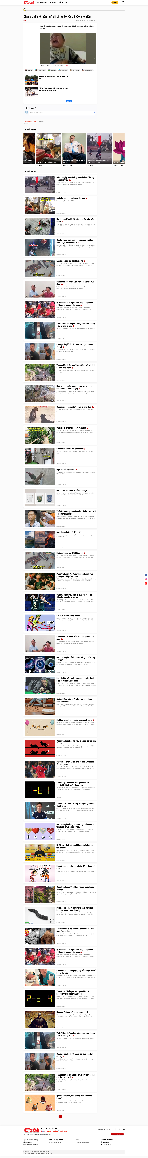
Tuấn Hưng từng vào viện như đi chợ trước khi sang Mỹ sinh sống (76, 516)
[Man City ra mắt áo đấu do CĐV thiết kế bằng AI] (74, 152)
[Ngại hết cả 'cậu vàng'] (40, 480)
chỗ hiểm (67, 65)
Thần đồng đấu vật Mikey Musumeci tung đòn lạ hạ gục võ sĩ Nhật (53, 89)
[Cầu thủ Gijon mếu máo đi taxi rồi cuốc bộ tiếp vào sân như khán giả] (40, 605)
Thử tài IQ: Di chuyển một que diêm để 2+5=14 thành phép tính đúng (72, 996)
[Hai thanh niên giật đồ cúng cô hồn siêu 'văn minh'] (40, 229)
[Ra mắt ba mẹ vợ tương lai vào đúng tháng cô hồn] (40, 876)
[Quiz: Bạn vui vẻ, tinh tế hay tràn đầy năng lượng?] (40, 1106)
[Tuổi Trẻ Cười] (124, 1133)
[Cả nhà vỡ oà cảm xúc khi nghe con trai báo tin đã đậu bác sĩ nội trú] (40, 250)
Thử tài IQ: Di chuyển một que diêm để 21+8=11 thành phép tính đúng (72, 787)
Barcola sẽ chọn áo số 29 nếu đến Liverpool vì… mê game (75, 766)
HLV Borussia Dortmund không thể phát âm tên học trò (74, 849)
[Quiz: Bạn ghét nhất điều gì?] (40, 542)
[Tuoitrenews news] (63, 1134)
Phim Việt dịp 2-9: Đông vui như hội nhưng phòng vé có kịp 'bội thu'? (74, 578)
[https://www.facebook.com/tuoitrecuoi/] (115, 1133)
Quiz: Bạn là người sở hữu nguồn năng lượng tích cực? (75, 891)
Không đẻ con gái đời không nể (70, 264)
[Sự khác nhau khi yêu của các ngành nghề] (40, 730)
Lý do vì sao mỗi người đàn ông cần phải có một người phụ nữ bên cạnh (74, 307)
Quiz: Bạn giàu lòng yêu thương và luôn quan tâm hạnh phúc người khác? (75, 829)
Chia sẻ (69, 101)
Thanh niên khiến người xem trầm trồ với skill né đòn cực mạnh (75, 369)
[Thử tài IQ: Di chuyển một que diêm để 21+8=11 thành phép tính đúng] (40, 793)
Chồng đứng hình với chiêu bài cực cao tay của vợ (74, 349)
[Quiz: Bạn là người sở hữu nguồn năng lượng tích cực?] (40, 897)
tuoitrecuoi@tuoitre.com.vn (83, 1145)
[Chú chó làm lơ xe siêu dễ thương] (48, 152)
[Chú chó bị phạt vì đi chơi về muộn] (40, 438)
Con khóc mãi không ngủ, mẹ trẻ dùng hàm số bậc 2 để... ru (75, 975)
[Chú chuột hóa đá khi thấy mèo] (40, 459)
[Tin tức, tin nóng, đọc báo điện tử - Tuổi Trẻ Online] (43, 1134)
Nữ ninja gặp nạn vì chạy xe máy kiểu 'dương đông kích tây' (98, 165)
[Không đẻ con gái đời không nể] (40, 271)
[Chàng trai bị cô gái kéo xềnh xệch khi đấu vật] (31, 80)
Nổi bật (54, 2)
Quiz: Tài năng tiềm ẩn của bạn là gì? (72, 494)
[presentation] (23, 152)
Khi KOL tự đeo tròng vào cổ (68, 619)
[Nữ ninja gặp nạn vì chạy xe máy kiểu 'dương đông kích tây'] (99, 152)
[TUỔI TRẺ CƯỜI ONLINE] (31, 1134)
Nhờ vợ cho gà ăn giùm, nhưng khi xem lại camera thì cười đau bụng (74, 390)
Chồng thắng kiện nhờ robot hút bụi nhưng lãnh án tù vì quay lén (74, 703)
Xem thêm (60, 1120)
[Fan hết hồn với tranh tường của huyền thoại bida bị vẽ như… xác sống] (40, 688)
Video (40, 169)
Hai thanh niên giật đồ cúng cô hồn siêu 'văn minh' (75, 223)
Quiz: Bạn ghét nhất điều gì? (68, 535)
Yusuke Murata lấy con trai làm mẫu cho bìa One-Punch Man (75, 933)
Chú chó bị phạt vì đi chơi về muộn (71, 431)
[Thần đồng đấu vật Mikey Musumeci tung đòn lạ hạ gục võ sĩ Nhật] (31, 92)
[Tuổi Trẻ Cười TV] (119, 1133)
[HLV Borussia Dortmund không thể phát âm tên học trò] (40, 855)
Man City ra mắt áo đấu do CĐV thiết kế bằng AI (74, 165)
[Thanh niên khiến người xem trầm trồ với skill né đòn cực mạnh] (40, 375)
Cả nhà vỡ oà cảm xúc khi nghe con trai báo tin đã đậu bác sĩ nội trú (74, 244)
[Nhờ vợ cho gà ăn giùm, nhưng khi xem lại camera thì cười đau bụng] (40, 396)
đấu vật (30, 70)
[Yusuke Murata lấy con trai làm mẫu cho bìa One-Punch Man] (40, 939)
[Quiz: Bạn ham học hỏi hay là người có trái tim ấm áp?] (40, 751)
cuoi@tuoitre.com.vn (56, 1145)
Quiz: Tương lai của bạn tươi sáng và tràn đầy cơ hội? (75, 662)
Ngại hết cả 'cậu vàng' (65, 473)
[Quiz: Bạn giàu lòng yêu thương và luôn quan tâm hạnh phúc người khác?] (40, 835)
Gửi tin (115, 2)
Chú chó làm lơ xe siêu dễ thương (46, 166)
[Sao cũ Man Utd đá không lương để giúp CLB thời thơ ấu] (40, 814)
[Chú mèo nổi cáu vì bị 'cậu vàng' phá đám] (40, 417)
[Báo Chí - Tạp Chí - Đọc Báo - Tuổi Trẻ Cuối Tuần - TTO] (49, 1134)
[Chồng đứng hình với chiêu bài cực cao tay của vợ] (40, 355)
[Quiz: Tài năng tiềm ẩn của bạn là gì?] (40, 501)
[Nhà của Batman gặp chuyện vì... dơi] (40, 1022)
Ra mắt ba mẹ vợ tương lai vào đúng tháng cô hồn (75, 870)
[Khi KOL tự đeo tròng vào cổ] (40, 626)
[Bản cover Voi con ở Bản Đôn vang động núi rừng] (40, 292)
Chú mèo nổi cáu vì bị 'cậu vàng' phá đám (74, 410)
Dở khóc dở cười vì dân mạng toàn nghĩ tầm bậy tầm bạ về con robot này (74, 912)
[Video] (74, 10)
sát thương (76, 70)
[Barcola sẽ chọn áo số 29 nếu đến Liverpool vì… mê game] (40, 772)
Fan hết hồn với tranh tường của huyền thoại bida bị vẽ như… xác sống (75, 682)
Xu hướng (43, 2)
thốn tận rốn (42, 70)
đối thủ (54, 70)
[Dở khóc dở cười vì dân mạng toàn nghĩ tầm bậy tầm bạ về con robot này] (40, 918)
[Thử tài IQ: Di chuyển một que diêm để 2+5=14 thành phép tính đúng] (40, 1002)
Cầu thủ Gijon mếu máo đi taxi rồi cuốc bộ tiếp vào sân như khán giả (74, 599)
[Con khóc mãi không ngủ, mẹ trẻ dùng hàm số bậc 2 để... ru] (40, 981)
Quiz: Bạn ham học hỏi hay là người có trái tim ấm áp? (76, 745)
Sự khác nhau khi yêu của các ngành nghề (74, 723)
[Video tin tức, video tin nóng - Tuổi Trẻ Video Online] (56, 1134)
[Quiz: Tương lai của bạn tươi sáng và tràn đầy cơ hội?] (40, 668)
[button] (72, 3)
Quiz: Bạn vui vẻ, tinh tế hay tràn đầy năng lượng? (74, 1100)
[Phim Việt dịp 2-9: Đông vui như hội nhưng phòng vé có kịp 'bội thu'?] (40, 584)
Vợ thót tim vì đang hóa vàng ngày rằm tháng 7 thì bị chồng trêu (75, 328)
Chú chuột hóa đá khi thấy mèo (69, 452)
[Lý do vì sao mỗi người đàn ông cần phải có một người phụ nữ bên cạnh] (40, 313)
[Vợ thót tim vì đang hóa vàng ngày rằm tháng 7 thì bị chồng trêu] (40, 334)
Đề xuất (64, 2)
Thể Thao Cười (68, 169)
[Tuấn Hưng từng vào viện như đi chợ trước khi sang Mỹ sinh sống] (40, 522)
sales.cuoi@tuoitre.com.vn (31, 1148)
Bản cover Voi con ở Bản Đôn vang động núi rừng (75, 286)
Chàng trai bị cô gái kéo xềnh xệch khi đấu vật (53, 77)
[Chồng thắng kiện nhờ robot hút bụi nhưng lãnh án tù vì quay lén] (40, 709)
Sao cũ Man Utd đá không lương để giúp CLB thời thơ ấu (75, 808)
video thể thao (88, 70)
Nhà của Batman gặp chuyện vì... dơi (72, 1015)
